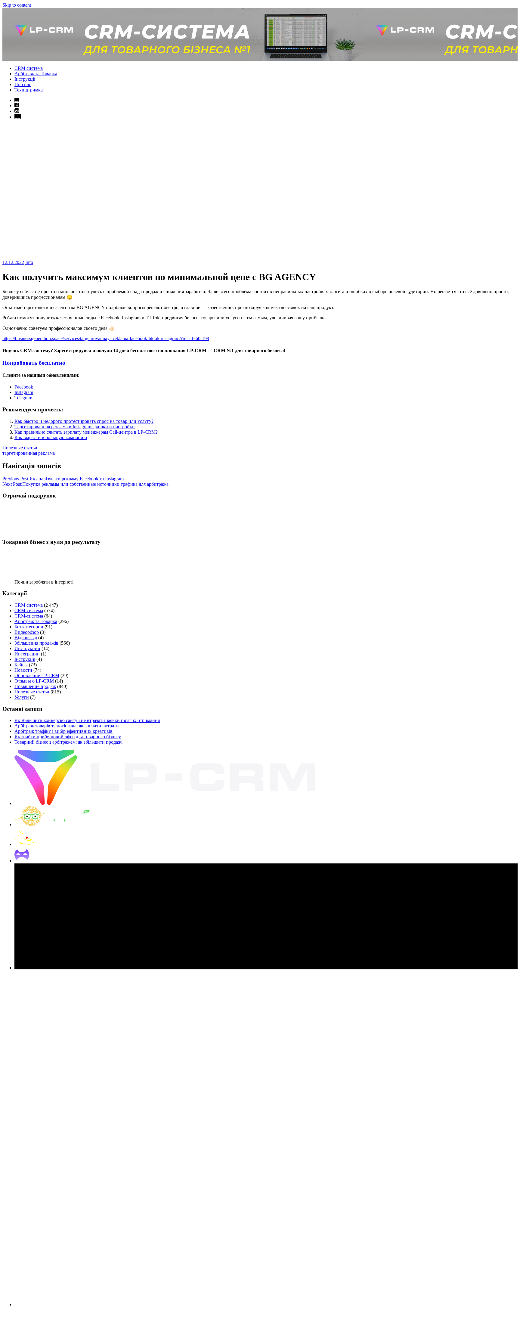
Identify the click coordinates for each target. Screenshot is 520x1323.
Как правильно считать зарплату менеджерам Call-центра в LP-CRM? (86, 432)
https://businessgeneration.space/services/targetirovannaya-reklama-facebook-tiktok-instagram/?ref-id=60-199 (105, 338)
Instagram (23, 392)
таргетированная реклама (28, 453)
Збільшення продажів (36, 643)
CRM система (28, 68)
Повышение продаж (35, 686)
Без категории (28, 626)
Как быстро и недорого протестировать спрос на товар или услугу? (83, 421)
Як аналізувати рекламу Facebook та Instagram (63, 478)
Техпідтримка (28, 89)
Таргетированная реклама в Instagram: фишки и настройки (74, 426)
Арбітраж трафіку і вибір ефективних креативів (63, 731)
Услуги (21, 697)
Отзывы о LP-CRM (34, 680)
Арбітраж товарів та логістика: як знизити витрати (66, 725)
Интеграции (27, 653)
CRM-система (28, 610)
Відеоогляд (25, 637)
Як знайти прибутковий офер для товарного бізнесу (67, 736)
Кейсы (21, 664)
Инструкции (27, 648)
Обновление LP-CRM (36, 675)
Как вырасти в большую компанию (50, 437)
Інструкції (24, 79)
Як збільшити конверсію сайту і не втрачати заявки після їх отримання (87, 720)
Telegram (23, 397)
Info (29, 262)
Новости (23, 670)
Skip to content (16, 5)
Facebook (23, 386)
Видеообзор (26, 632)
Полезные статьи (19, 447)
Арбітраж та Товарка (35, 73)
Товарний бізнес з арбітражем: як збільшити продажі (68, 742)
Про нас (22, 84)
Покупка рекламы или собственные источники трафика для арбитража (85, 484)
